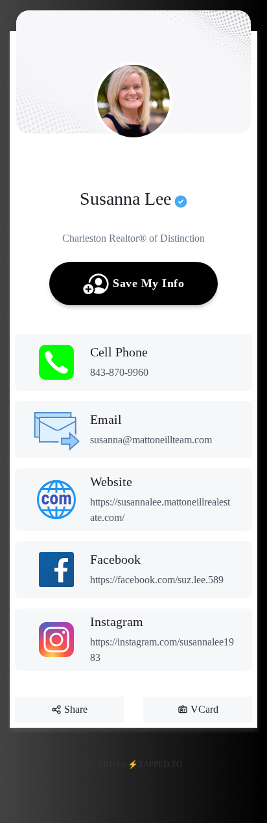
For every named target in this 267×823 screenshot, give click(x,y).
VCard (204, 709)
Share (75, 709)
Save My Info (148, 283)
